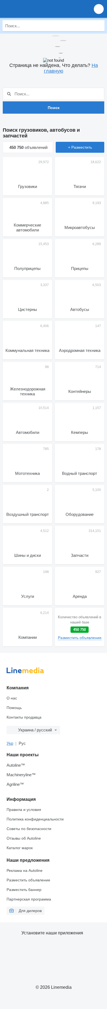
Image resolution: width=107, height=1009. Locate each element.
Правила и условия (24, 809)
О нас (12, 698)
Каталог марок (20, 848)
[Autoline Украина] (35, 9)
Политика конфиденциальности (35, 819)
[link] (79, 627)
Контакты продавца (24, 717)
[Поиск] (99, 25)
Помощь (14, 707)
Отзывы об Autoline (24, 838)
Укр (10, 743)
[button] (99, 9)
